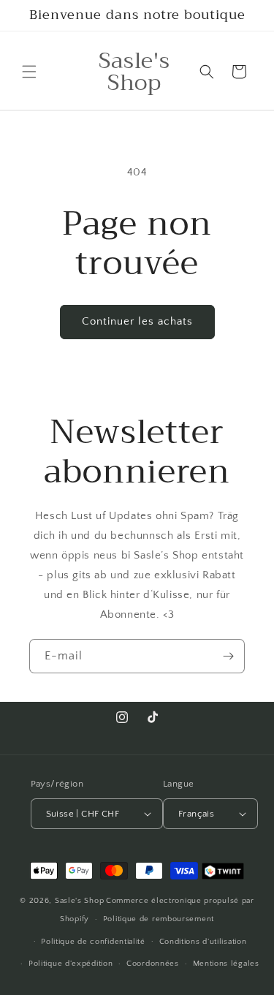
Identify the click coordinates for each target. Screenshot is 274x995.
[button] (29, 72)
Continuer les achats (137, 321)
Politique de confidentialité (93, 941)
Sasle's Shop (79, 900)
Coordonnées (152, 963)
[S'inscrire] (228, 656)
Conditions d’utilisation (203, 941)
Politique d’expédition (70, 963)
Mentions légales (226, 963)
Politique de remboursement (158, 919)
